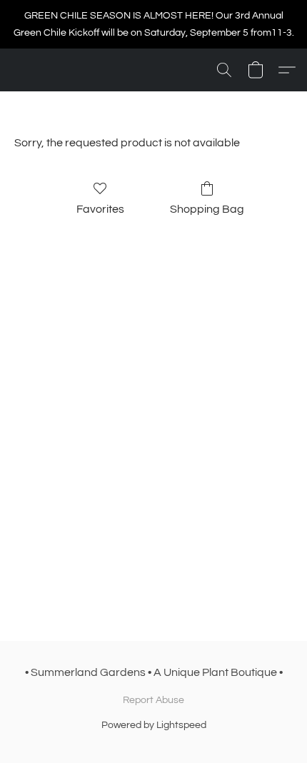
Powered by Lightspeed (153, 725)
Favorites (100, 209)
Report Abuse (153, 700)
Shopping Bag (207, 209)
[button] (224, 70)
